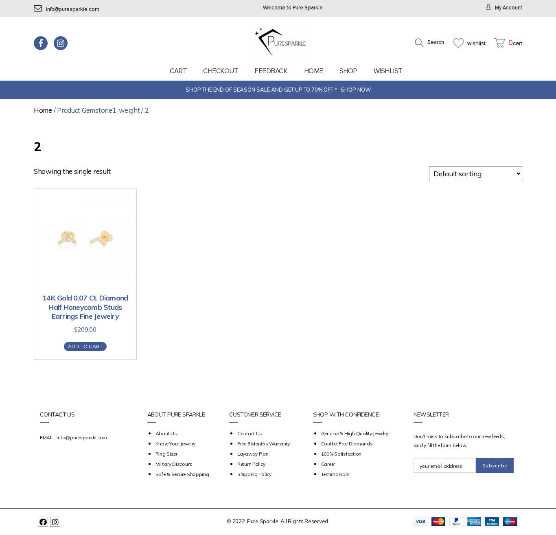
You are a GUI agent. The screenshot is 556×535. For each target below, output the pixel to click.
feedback (270, 71)
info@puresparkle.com (72, 9)
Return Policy (251, 464)
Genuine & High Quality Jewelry (354, 433)
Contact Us (249, 433)
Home (313, 71)
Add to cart (85, 346)
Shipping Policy (254, 474)
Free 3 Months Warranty (263, 444)
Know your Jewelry (175, 444)
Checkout (220, 71)
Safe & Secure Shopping (182, 474)
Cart (178, 71)
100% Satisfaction (341, 454)
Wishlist (388, 71)
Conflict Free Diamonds (347, 444)
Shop (348, 71)
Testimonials (335, 474)
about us (166, 433)
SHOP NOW (356, 89)
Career (328, 464)
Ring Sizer (166, 454)
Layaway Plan (253, 454)
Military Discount (173, 464)
